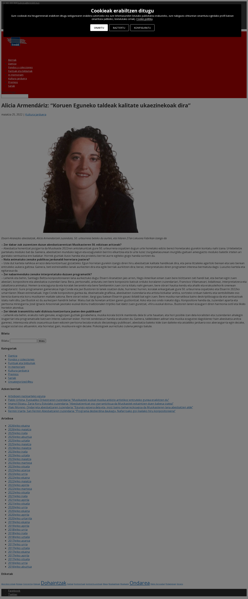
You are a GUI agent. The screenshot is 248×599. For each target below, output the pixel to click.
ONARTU (99, 27)
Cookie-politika (144, 19)
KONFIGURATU (142, 27)
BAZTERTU (119, 27)
